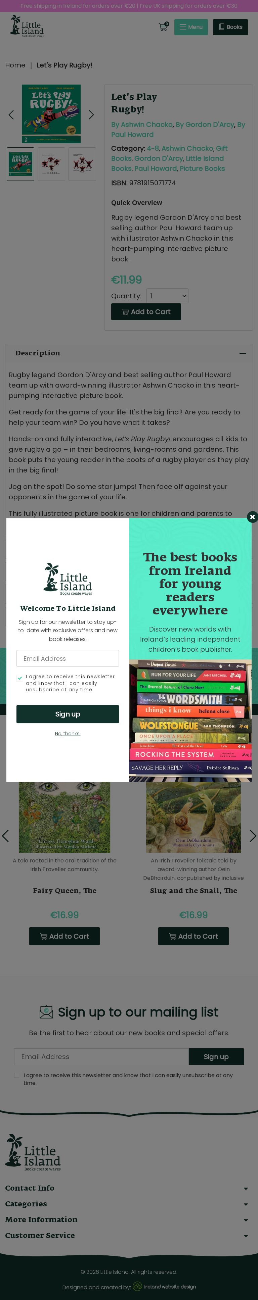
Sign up (67, 714)
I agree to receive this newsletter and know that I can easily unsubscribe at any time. (70, 683)
